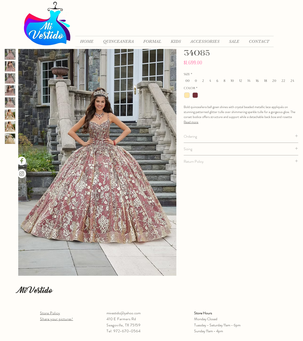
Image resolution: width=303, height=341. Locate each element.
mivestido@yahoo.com (124, 313)
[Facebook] (21, 161)
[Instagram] (21, 173)
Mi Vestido (35, 290)
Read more (191, 122)
